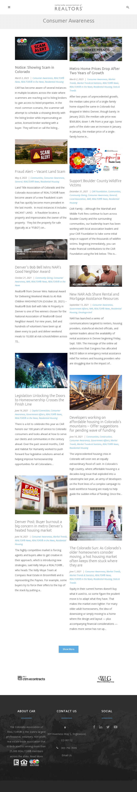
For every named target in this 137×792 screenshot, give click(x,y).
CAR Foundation (99, 191)
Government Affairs (79, 308)
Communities (37, 177)
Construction (106, 436)
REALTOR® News (110, 83)
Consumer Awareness (42, 78)
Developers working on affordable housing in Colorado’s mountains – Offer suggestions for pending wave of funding (95, 423)
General (18, 181)
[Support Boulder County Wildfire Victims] (96, 160)
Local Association (78, 199)
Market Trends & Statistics (89, 83)
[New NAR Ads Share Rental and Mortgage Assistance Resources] (96, 276)
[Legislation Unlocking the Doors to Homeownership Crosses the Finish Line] (41, 370)
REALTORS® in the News (32, 81)
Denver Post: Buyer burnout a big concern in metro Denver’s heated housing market (38, 526)
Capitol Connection (41, 410)
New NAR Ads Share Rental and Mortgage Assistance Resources (94, 296)
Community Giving (78, 195)
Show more (68, 649)
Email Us (67, 755)
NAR (89, 199)
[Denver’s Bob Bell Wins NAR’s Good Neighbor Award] (41, 249)
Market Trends (60, 536)
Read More (36, 756)
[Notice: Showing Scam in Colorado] (41, 48)
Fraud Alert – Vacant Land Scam (40, 171)
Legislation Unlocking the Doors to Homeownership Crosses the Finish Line (40, 399)
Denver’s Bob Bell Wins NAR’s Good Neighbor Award (38, 269)
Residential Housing (54, 81)
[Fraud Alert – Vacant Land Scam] (41, 151)
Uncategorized (85, 312)
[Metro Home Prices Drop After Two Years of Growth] (96, 49)
